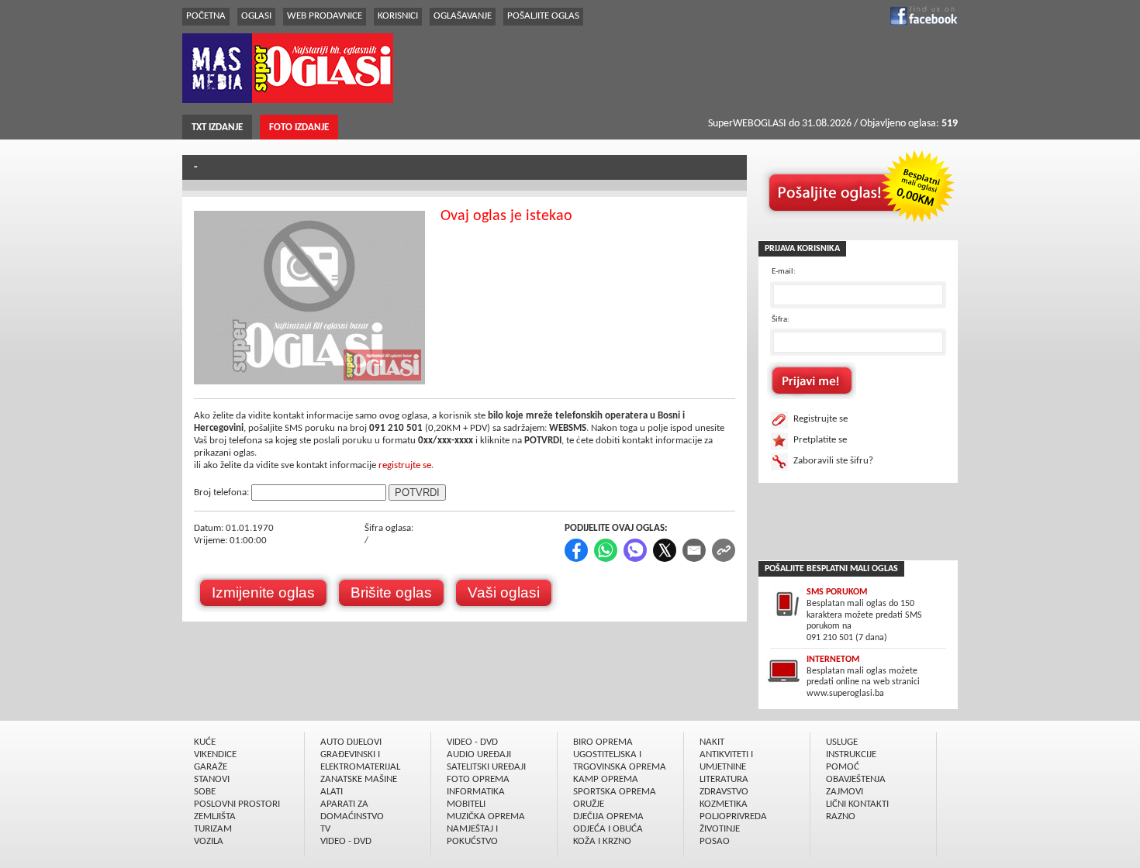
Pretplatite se (820, 440)
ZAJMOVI (844, 792)
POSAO (715, 841)
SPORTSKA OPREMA (614, 792)
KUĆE (205, 742)
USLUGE (842, 742)
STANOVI (212, 779)
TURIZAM (213, 829)
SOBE (205, 792)
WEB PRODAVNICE (324, 16)
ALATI (331, 792)
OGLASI (256, 16)
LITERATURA (724, 779)
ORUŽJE (588, 804)
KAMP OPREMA (605, 779)
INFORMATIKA (476, 792)
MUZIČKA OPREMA (486, 816)
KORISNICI (398, 16)
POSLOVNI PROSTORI (237, 804)
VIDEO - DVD (345, 841)
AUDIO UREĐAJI (479, 754)
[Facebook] (577, 559)
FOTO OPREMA (478, 779)
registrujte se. (406, 465)
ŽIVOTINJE (720, 829)
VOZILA (208, 841)
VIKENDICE (215, 754)
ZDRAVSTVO (724, 792)
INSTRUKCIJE (851, 754)
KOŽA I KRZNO (602, 841)
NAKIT (712, 742)
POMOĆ (842, 767)
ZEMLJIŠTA (215, 816)
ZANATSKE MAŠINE (358, 779)
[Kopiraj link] (723, 559)
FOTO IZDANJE (299, 127)
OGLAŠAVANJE (463, 16)
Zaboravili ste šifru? (833, 461)
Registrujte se (820, 419)
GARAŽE (210, 767)
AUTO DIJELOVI (351, 742)
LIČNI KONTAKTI (857, 804)
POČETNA (206, 16)
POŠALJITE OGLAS (543, 16)
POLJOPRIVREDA (733, 816)
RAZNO (840, 816)
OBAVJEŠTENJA (856, 779)
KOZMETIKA (724, 804)
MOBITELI (466, 804)
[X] (666, 559)
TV (325, 829)
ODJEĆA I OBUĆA (608, 829)
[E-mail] (695, 559)
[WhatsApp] (607, 559)
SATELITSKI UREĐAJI (486, 767)
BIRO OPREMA (603, 742)
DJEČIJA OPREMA (608, 816)
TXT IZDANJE (217, 127)
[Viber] (636, 559)
